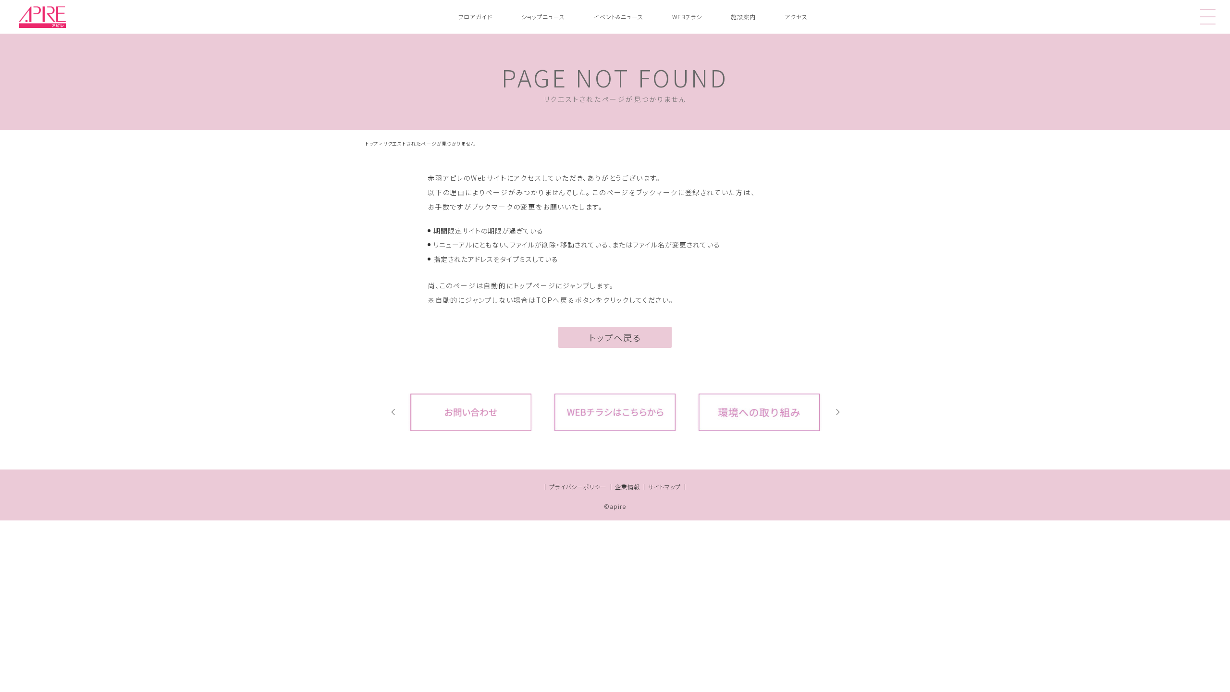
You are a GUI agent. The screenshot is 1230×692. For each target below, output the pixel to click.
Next (837, 412)
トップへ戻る (615, 337)
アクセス (796, 16)
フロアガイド (475, 16)
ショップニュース (543, 16)
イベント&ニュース (618, 16)
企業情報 (627, 486)
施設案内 (743, 16)
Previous (392, 412)
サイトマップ (664, 486)
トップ (371, 143)
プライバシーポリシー (578, 486)
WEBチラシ (687, 16)
